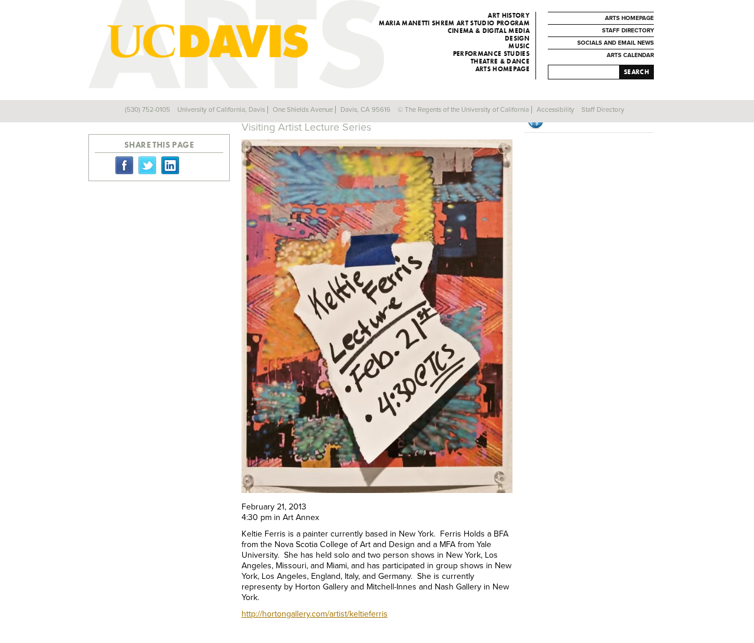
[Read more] (377, 317)
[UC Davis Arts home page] (260, 41)
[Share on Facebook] (124, 165)
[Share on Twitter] (147, 165)
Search (636, 72)
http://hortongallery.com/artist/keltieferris (315, 614)
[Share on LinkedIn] (170, 165)
